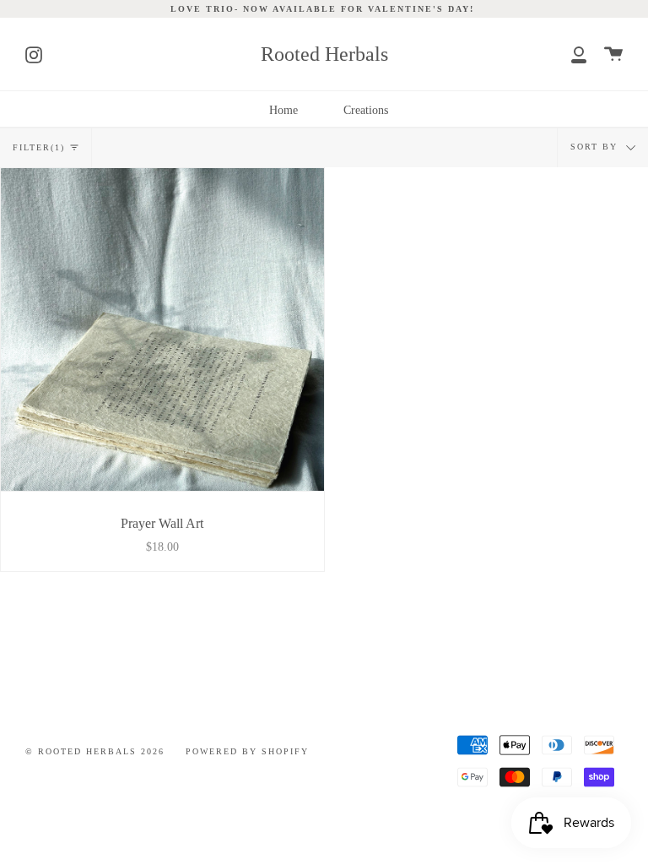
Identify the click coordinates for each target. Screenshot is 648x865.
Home (283, 110)
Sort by (596, 147)
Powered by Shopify (247, 752)
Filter (39, 148)
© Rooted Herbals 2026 (95, 752)
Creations (365, 110)
